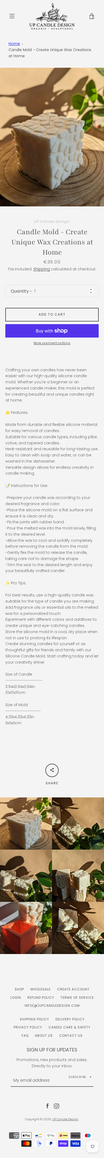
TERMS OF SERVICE (77, 997)
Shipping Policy (34, 1019)
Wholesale (40, 989)
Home (14, 43)
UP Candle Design (65, 1119)
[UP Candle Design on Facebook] (47, 1105)
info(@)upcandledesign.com (52, 1005)
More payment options (52, 343)
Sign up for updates (52, 1049)
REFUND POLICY (40, 997)
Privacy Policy (28, 1027)
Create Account (73, 989)
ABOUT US (44, 1035)
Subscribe (77, 1077)
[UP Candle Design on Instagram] (56, 1105)
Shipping (41, 269)
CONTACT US (71, 1035)
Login (15, 997)
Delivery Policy (70, 1019)
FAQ (25, 1035)
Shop (19, 989)
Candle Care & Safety (69, 1027)
